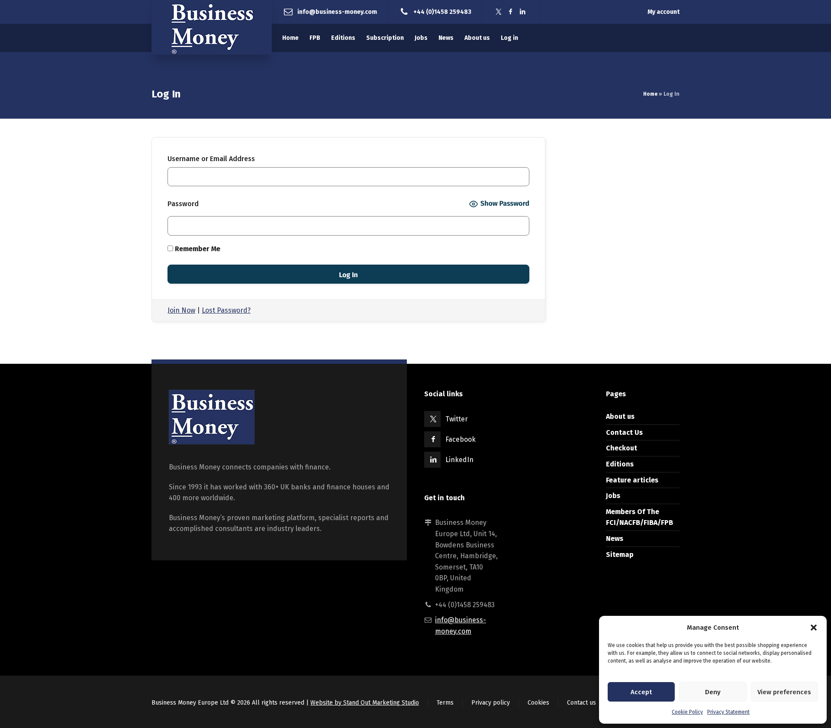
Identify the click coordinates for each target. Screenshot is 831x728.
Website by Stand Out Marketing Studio (364, 702)
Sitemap (620, 554)
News (614, 538)
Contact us (581, 702)
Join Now (181, 310)
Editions (620, 464)
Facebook (460, 439)
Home (650, 94)
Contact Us (624, 432)
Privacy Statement (728, 712)
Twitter (456, 419)
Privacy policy (490, 702)
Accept (641, 692)
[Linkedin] (523, 12)
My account (663, 12)
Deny (713, 692)
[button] (813, 627)
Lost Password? (226, 310)
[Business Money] (211, 27)
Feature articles (632, 480)
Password (183, 204)
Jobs (613, 496)
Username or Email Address (211, 159)
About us (620, 416)
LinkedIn (459, 460)
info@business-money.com (337, 11)
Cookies (538, 702)
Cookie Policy (687, 712)
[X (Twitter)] (498, 12)
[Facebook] (510, 12)
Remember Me (196, 249)
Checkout (621, 448)
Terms (445, 702)
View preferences (784, 692)
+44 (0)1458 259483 (442, 11)
